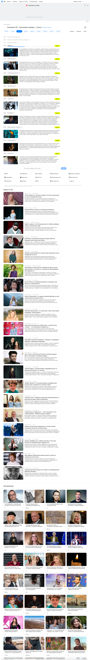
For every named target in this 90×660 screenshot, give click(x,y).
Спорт (85, 31)
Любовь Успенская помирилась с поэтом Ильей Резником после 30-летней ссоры (40, 427)
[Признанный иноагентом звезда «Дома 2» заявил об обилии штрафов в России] (55, 605)
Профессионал (11, 58)
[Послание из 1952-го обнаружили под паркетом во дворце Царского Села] (55, 520)
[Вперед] (88, 5)
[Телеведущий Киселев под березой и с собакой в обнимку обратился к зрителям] (34, 520)
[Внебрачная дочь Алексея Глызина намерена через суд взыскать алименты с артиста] (77, 541)
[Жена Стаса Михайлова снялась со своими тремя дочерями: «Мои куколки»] (34, 562)
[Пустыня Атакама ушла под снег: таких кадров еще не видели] (34, 626)
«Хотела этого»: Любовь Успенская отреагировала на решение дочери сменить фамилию (42, 398)
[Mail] (2, 1)
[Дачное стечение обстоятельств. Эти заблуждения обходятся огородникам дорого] (55, 647)
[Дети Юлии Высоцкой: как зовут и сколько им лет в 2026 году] (34, 541)
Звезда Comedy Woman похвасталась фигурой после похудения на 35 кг (42, 253)
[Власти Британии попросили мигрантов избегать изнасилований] (77, 605)
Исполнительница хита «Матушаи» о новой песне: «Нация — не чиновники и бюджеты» (41, 326)
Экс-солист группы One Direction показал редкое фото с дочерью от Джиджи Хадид (41, 355)
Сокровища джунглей (12, 73)
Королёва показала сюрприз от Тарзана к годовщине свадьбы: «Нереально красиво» (42, 340)
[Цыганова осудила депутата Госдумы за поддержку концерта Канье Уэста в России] (77, 520)
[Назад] (85, 5)
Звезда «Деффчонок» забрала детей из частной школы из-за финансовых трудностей (40, 441)
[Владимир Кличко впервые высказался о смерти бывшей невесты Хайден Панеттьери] (77, 499)
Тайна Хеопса (10, 86)
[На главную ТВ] (4, 1)
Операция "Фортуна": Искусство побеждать (17, 39)
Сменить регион (47, 27)
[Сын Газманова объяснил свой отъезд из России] (55, 499)
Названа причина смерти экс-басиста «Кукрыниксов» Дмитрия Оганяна (42, 470)
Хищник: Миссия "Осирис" (13, 127)
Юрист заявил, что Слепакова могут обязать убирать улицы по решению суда (42, 225)
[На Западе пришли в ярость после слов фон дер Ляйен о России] (55, 541)
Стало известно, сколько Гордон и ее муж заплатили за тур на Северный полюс (42, 196)
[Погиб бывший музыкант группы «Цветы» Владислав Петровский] (77, 562)
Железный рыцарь (11, 42)
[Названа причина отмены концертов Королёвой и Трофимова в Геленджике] (13, 626)
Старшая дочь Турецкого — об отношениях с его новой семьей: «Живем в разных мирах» (40, 412)
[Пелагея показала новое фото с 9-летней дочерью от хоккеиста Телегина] (55, 562)
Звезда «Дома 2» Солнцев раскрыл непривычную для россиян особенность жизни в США (41, 384)
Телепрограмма (6, 24)
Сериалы (79, 31)
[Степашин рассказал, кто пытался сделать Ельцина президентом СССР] (13, 584)
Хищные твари (10, 140)
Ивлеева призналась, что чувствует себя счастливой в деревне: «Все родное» (42, 311)
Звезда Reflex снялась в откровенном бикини (39, 209)
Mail (2, 659)
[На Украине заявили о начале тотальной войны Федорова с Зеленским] (34, 605)
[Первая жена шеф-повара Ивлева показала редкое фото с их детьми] (13, 520)
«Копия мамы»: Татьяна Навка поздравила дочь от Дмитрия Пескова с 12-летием (41, 369)
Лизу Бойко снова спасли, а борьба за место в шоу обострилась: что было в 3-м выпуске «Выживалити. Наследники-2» (42, 269)
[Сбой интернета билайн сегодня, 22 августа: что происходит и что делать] (13, 647)
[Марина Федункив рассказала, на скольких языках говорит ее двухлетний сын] (13, 605)
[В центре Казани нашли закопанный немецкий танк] (34, 499)
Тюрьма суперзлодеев (12, 37)
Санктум (9, 45)
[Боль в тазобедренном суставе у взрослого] (34, 647)
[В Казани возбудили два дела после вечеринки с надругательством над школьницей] (34, 584)
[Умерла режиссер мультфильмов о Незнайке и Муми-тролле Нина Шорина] (77, 647)
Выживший (10, 113)
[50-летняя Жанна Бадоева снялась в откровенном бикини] (77, 626)
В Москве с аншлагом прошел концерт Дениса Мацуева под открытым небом (40, 239)
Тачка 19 (9, 153)
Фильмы (72, 31)
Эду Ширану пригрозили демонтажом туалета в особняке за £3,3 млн (40, 456)
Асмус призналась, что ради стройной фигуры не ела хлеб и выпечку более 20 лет (42, 297)
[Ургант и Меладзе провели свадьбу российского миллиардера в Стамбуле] (77, 584)
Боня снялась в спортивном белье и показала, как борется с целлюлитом (41, 282)
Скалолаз (9, 98)
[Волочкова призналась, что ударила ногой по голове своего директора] (13, 562)
